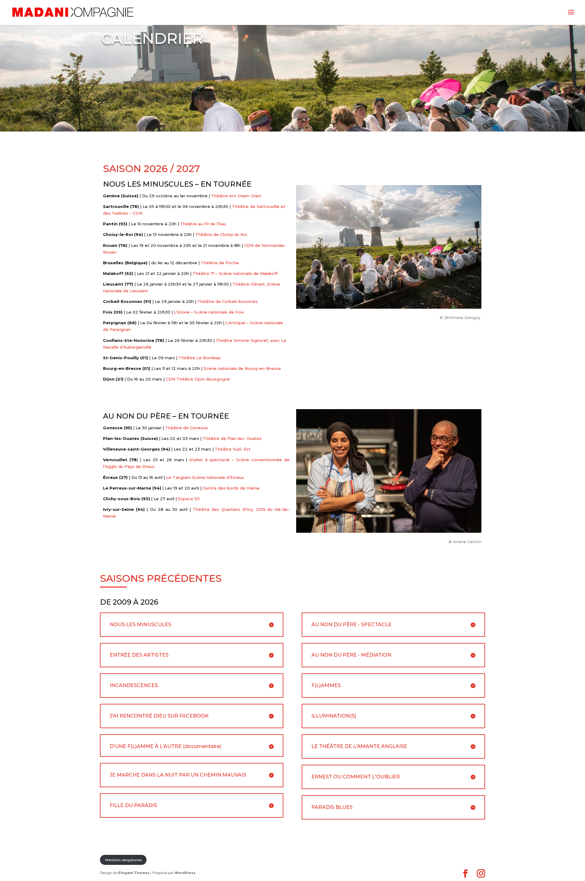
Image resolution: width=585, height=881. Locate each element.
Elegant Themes (134, 873)
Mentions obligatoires (123, 860)
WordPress (185, 873)
